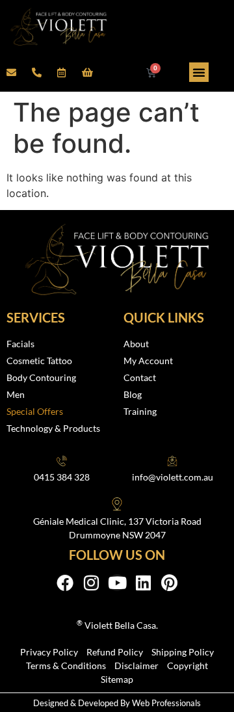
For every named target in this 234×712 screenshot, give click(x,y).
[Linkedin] (143, 582)
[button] (199, 72)
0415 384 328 (62, 476)
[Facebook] (65, 582)
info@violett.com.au (172, 476)
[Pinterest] (169, 582)
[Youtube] (117, 582)
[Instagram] (91, 582)
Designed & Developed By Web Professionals (117, 703)
